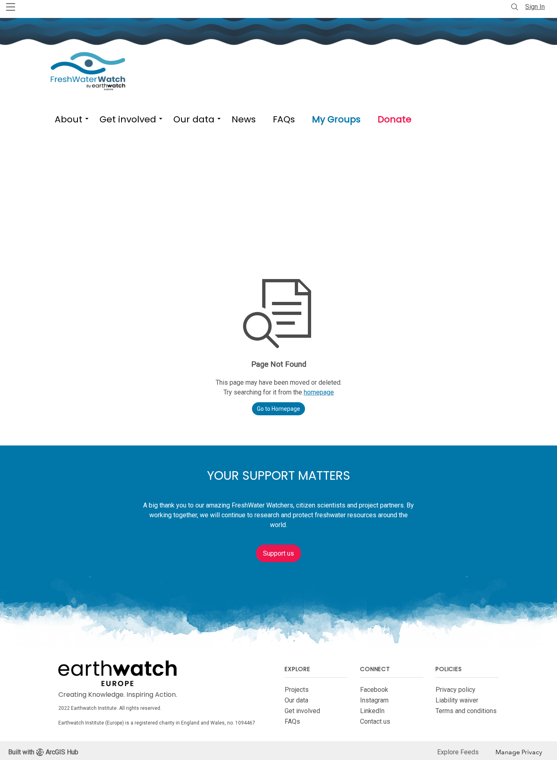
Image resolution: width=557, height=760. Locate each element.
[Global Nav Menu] (10, 7)
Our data (296, 700)
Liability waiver (456, 700)
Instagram (374, 700)
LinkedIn (372, 711)
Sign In (535, 7)
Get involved (302, 711)
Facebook (374, 690)
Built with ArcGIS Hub (43, 752)
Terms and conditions (466, 711)
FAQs (292, 721)
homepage (319, 392)
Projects (297, 690)
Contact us (375, 721)
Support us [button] (278, 553)
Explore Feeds (458, 752)
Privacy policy (455, 690)
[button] (68, 118)
